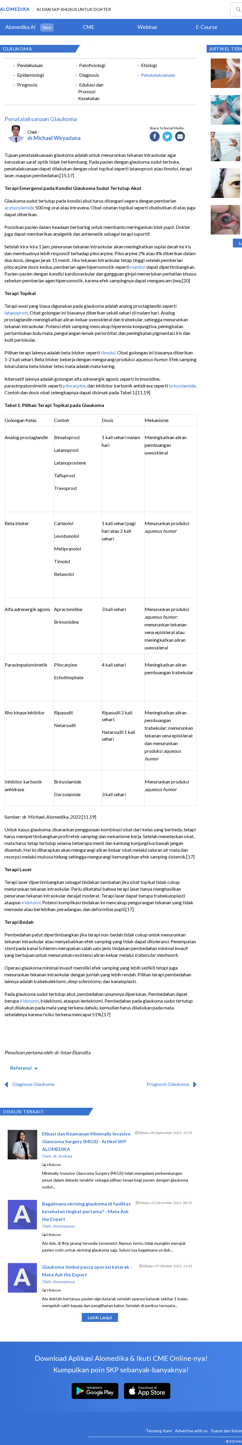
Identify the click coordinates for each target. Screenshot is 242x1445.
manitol (137, 267)
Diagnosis (89, 75)
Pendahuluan (30, 65)
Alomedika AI (20, 27)
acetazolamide (19, 207)
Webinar (148, 27)
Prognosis (27, 84)
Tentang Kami (159, 1430)
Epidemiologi (30, 75)
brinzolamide (182, 385)
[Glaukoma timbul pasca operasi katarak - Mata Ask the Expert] (22, 1291)
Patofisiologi (92, 65)
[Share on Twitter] (167, 136)
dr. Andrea (62, 1156)
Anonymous (64, 1226)
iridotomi (31, 902)
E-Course (207, 27)
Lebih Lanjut (100, 1317)
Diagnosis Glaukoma (33, 1084)
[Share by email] (180, 136)
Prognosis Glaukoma (168, 1084)
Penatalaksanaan (158, 75)
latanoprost (16, 312)
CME (88, 27)
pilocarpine (74, 385)
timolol (108, 352)
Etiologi (149, 65)
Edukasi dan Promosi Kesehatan (90, 91)
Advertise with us (191, 1430)
